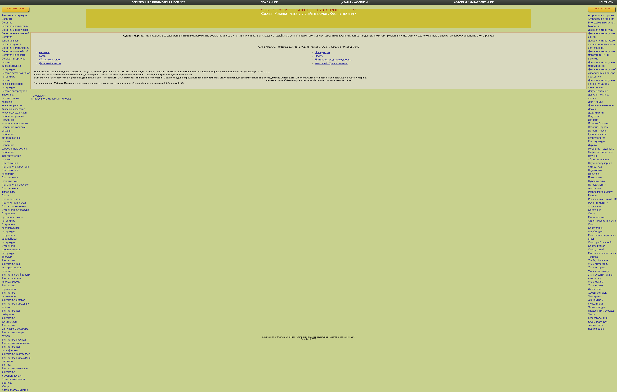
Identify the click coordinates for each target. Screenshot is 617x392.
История (593, 120)
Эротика (7, 382)
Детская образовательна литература (11, 66)
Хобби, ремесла (597, 292)
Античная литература (14, 15)
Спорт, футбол (596, 246)
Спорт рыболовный (600, 242)
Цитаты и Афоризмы (355, 2)
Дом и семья (595, 101)
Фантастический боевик (16, 274)
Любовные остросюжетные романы (11, 138)
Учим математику (598, 271)
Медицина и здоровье (601, 148)
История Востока (598, 123)
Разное (592, 195)
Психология (595, 177)
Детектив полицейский (15, 51)
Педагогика (595, 170)
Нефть (319, 56)
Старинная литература (15, 210)
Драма (592, 109)
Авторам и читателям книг (474, 2)
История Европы (598, 127)
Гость (42, 56)
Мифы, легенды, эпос (601, 152)
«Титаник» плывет (50, 59)
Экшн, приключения (13, 379)
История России (597, 130)
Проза (5, 195)
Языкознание (596, 328)
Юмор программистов (15, 390)
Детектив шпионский (14, 55)
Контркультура (596, 141)
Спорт (591, 224)
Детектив (7, 22)
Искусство (594, 116)
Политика (593, 174)
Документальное (598, 91)
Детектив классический (15, 33)
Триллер (7, 256)
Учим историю (596, 267)
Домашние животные (601, 105)
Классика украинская (14, 112)
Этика (591, 314)
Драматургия (596, 112)
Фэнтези (6, 364)
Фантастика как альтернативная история (11, 268)
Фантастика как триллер (16, 354)
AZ (354, 10)
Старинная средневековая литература (11, 250)
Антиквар (44, 52)
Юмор (5, 386)
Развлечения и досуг (600, 192)
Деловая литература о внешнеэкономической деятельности (601, 44)
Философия (595, 289)
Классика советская (13, 109)
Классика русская (12, 105)
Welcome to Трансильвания (331, 63)
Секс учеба (594, 210)
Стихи (591, 213)
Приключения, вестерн (15, 166)
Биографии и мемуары (601, 22)
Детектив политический (15, 47)
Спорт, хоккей (596, 249)
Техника (593, 256)
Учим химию (595, 285)
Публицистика (596, 181)
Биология (593, 26)
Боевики (7, 19)
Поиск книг (269, 2)
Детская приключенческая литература (12, 84)
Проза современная (14, 206)
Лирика (592, 145)
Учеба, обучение (598, 260)
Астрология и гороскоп (601, 15)
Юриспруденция (598, 318)
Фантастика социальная (16, 343)
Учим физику (595, 282)
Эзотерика (594, 296)
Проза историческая (14, 202)
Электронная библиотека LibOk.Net (158, 2)
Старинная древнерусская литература (11, 228)
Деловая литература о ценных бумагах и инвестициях (601, 84)
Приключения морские (15, 184)
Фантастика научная (14, 339)
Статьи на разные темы (602, 253)
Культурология (596, 138)
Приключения (10, 163)
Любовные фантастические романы (11, 156)
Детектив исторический (15, 29)
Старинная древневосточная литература (12, 217)
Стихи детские (596, 217)
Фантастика (8, 260)
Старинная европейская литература (9, 239)
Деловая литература (600, 29)
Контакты (606, 2)
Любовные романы (13, 116)
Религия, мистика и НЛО (602, 199)
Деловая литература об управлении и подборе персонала (602, 73)
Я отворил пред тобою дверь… (333, 59)
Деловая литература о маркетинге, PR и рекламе (601, 55)
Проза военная (11, 199)
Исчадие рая (322, 52)
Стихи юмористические (602, 220)
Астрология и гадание (601, 19)
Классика (7, 101)
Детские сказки (10, 98)
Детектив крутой (11, 44)
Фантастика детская (13, 300)
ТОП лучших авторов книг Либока (51, 98)
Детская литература (13, 58)
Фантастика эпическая (15, 368)
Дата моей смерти (50, 63)
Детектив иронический (15, 26)
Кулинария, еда (597, 134)
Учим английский (598, 264)
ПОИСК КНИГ (39, 95)
